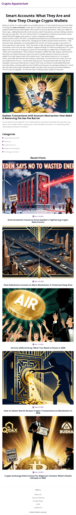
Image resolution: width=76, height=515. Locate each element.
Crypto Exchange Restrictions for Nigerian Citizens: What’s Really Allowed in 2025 (38, 476)
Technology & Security (11, 152)
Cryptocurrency (10, 145)
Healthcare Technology (12, 148)
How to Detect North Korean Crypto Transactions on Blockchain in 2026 (38, 411)
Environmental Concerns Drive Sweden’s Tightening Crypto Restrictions (38, 221)
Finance (7, 141)
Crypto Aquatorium (14, 3)
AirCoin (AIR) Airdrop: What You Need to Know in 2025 (38, 348)
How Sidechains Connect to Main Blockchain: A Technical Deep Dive (38, 285)
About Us (38, 494)
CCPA (38, 504)
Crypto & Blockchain (11, 138)
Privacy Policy (38, 501)
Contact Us (38, 507)
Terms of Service (38, 498)
